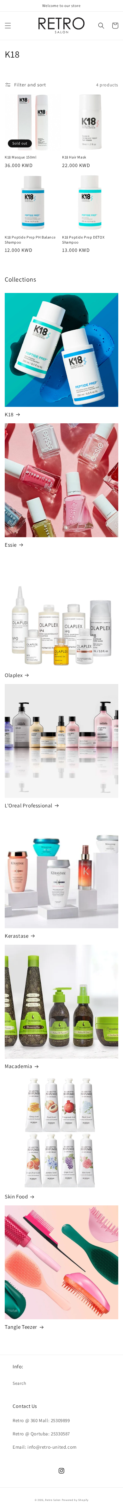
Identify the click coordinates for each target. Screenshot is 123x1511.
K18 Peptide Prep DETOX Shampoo (83, 240)
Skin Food (16, 1196)
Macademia (18, 1066)
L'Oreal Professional (28, 805)
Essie (11, 544)
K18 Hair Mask (74, 157)
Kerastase (16, 935)
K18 (9, 414)
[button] (8, 26)
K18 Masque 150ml (21, 157)
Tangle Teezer (21, 1326)
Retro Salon (53, 1500)
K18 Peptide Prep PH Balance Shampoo (30, 240)
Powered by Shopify (75, 1500)
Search (19, 1383)
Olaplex (13, 675)
